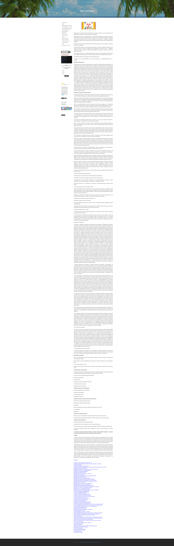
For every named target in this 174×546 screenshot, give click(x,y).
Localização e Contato (66, 45)
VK (66, 109)
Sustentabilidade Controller (67, 25)
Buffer (65, 109)
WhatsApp (68, 109)
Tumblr (68, 108)
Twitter (63, 108)
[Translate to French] (63, 54)
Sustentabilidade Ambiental (67, 28)
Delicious (63, 109)
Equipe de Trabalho (65, 39)
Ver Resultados (66, 77)
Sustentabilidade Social (66, 29)
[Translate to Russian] (66, 54)
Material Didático (65, 38)
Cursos (63, 36)
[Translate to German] (64, 54)
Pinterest (65, 108)
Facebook (61, 108)
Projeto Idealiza (64, 35)
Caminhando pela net (66, 41)
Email (71, 109)
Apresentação (77, 2)
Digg (69, 108)
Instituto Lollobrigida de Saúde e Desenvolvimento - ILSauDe (90, 542)
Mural (63, 43)
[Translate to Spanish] (62, 54)
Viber (69, 109)
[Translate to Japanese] (68, 54)
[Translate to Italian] (65, 54)
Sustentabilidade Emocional (67, 26)
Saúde (63, 24)
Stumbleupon (61, 109)
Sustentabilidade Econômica (65, 32)
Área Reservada (65, 42)
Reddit (71, 108)
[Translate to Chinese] (67, 54)
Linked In (66, 108)
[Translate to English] (61, 54)
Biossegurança (64, 33)
